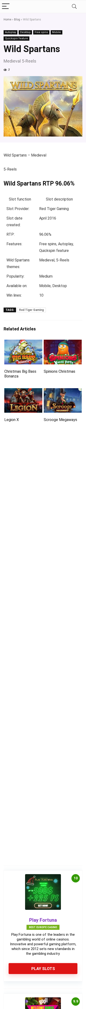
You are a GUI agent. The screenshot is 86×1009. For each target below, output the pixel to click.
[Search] (74, 6)
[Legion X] (23, 391)
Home (7, 19)
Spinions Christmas (59, 371)
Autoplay (10, 32)
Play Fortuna (43, 920)
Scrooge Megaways (60, 419)
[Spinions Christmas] (62, 343)
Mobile (56, 32)
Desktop (25, 32)
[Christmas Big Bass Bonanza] (23, 343)
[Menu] (5, 6)
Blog (17, 19)
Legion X (11, 419)
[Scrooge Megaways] (62, 391)
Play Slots (43, 968)
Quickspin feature (16, 38)
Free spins (41, 32)
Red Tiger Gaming (31, 310)
